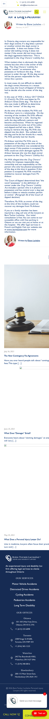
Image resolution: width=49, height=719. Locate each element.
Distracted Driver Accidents (24, 589)
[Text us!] (39, 714)
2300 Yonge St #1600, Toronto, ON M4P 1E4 (24, 640)
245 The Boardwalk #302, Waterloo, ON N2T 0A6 (25, 658)
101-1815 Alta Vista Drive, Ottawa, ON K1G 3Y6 (26, 623)
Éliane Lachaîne (34, 24)
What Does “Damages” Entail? (17, 433)
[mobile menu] (44, 12)
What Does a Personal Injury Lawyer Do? (22, 539)
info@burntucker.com (28, 5)
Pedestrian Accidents (24, 600)
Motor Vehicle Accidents (24, 584)
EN (4, 4)
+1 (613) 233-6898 (27, 2)
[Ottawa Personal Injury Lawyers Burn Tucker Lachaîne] (17, 12)
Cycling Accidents (25, 594)
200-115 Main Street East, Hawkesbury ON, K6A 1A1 (26, 675)
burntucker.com (20, 229)
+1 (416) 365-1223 (22, 646)
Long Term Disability (24, 605)
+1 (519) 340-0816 (22, 663)
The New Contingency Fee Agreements (21, 355)
